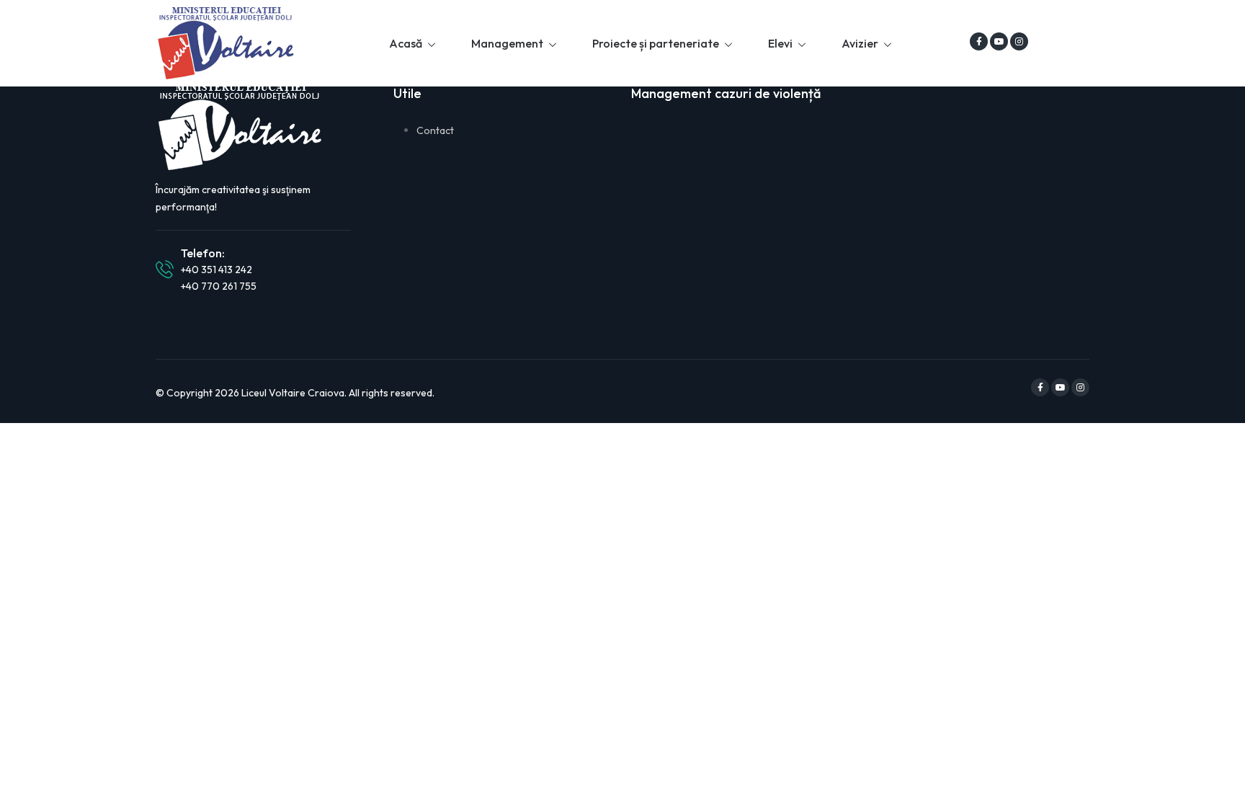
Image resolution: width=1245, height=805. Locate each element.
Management (507, 43)
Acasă (405, 43)
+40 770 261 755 (218, 286)
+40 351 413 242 (216, 269)
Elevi (780, 43)
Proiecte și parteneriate (655, 43)
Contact (435, 130)
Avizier (860, 43)
